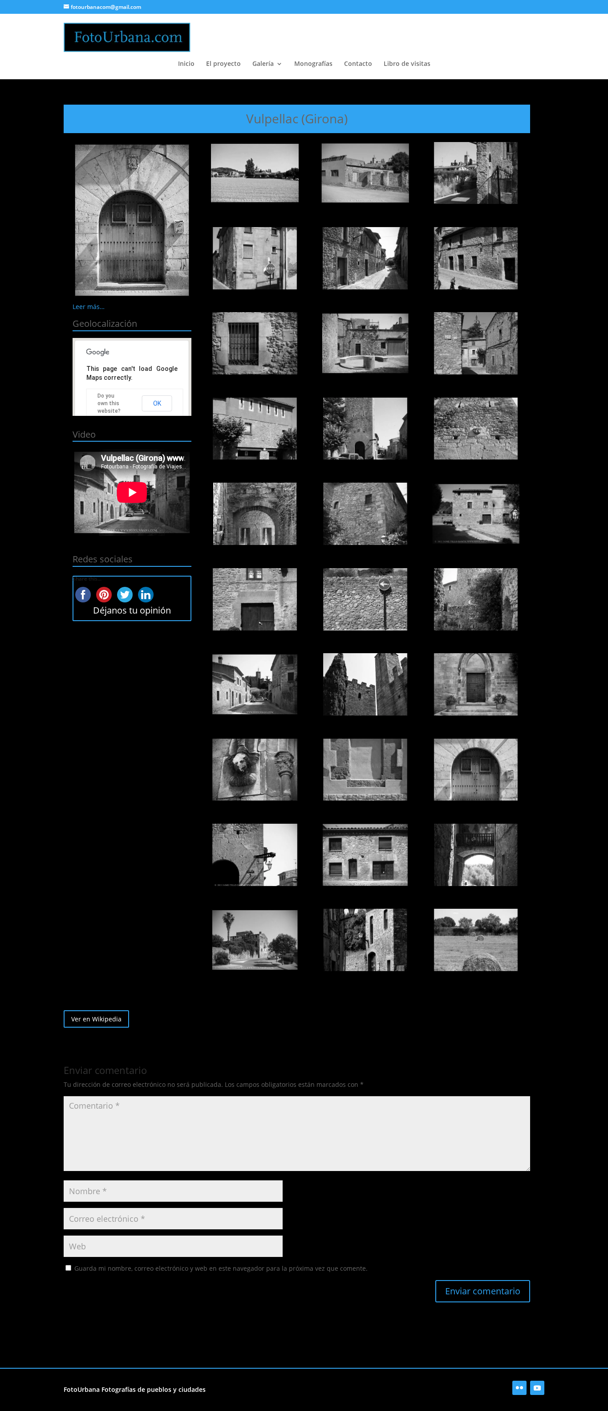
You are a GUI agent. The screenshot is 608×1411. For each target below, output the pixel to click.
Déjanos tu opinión (132, 610)
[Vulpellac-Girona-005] (365, 258)
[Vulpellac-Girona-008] (365, 343)
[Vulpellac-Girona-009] (476, 343)
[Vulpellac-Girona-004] (255, 258)
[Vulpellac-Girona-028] (255, 940)
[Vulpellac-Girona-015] (476, 514)
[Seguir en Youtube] (537, 1388)
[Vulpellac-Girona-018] (476, 599)
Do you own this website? (109, 403)
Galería (263, 64)
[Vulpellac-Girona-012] (476, 429)
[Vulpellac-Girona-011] (365, 429)
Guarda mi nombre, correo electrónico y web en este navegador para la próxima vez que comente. (221, 1268)
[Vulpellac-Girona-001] (255, 173)
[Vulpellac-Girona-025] (255, 855)
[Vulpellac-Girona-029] (365, 940)
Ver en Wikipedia (96, 1019)
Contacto (358, 64)
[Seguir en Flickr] (519, 1388)
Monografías (313, 64)
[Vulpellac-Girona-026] (365, 855)
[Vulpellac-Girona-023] (365, 770)
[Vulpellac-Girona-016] (255, 599)
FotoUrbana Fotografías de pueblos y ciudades (135, 1389)
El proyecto (223, 64)
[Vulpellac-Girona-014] (365, 514)
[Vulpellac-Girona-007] (255, 343)
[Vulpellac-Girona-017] (365, 599)
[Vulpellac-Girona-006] (476, 258)
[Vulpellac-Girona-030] (476, 940)
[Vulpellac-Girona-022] (255, 770)
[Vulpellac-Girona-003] (476, 173)
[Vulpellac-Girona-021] (476, 684)
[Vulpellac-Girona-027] (476, 855)
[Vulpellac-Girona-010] (255, 429)
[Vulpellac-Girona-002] (365, 173)
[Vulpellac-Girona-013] (255, 514)
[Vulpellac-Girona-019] (255, 684)
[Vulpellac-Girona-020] (365, 684)
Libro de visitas (407, 64)
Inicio (186, 64)
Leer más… (89, 306)
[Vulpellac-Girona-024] (476, 770)
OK (157, 403)
